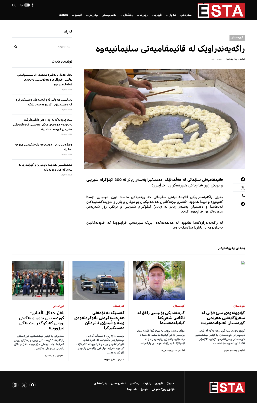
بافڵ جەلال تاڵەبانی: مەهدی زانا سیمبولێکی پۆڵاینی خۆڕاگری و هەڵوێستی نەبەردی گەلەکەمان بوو (44, 80)
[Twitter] (24, 385)
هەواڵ (170, 384)
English (132, 390)
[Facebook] (32, 385)
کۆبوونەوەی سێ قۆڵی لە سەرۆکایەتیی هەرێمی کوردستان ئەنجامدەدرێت (223, 318)
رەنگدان (134, 384)
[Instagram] (15, 385)
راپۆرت (147, 384)
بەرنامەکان (100, 384)
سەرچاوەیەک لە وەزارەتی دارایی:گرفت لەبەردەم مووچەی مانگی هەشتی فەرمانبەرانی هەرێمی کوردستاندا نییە (42, 125)
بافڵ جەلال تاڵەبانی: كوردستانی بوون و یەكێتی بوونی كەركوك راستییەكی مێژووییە (41, 321)
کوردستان (237, 38)
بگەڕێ (15, 46)
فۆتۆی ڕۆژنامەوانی (163, 390)
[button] (27, 5)
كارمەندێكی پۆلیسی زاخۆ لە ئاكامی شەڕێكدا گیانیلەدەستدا (161, 318)
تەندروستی (118, 384)
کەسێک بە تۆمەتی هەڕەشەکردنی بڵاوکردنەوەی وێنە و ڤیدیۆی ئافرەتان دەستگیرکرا (99, 320)
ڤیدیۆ (144, 390)
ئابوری (159, 384)
